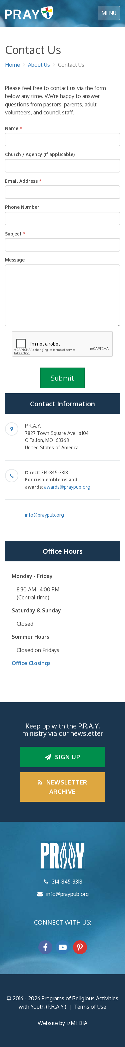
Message (15, 260)
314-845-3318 (67, 881)
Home (12, 64)
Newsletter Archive (66, 786)
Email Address (21, 181)
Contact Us (71, 64)
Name (11, 128)
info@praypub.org (44, 515)
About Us (39, 64)
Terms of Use (90, 1006)
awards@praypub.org (67, 487)
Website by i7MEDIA (62, 1023)
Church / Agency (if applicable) (40, 154)
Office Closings (31, 663)
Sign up (66, 756)
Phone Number (22, 207)
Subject (13, 233)
